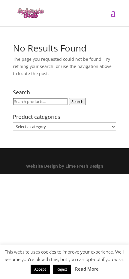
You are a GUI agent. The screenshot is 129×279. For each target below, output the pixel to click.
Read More (87, 269)
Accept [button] (40, 269)
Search (77, 101)
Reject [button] (61, 269)
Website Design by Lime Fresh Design (64, 166)
